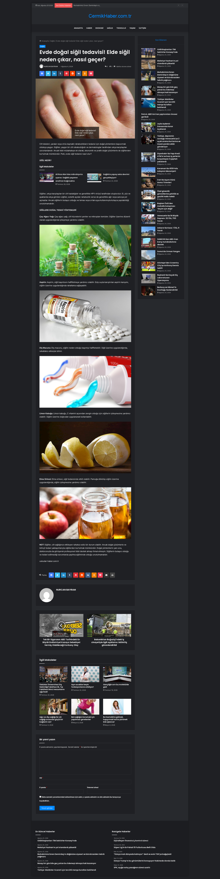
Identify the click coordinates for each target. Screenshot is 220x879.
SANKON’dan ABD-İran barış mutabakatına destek (167, 242)
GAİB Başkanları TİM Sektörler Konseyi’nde (167, 50)
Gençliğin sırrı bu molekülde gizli (116, 685)
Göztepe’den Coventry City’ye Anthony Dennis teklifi (168, 265)
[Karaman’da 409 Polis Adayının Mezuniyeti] (148, 172)
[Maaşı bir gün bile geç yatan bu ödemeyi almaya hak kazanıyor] (148, 90)
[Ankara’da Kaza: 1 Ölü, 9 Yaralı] (148, 231)
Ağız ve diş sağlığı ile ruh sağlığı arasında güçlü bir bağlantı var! (51, 719)
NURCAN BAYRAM (51, 66)
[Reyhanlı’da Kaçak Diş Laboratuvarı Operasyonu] (148, 278)
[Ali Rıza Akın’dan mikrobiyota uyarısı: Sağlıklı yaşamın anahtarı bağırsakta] (47, 177)
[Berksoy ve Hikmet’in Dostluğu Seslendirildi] (148, 291)
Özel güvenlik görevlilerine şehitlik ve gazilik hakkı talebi (168, 194)
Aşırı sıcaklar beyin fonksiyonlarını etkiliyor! (82, 685)
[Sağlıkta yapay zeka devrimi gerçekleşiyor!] (94, 177)
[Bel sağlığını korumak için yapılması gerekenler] (85, 707)
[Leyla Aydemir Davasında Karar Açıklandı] (148, 127)
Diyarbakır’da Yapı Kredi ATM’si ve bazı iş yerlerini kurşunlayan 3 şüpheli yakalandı (168, 157)
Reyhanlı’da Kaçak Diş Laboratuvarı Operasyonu (167, 278)
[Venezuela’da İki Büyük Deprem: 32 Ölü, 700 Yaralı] (148, 219)
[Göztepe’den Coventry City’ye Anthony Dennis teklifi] (148, 266)
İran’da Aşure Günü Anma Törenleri (166, 181)
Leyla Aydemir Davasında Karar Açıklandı (165, 126)
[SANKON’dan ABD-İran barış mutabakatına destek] (148, 242)
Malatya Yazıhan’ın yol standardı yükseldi (167, 62)
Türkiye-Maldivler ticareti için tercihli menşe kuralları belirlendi (166, 103)
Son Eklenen (161, 40)
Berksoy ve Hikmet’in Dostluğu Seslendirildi (167, 288)
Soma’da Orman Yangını (168, 251)
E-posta (43, 787)
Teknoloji (121, 28)
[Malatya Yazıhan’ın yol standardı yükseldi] (148, 64)
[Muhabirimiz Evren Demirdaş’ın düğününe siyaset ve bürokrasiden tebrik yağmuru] (148, 75)
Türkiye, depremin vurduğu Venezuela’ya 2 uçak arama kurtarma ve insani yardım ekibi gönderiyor (168, 141)
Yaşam (132, 28)
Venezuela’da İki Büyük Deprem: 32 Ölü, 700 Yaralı (167, 218)
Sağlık (110, 28)
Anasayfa (78, 28)
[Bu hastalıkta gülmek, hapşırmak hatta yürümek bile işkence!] (117, 707)
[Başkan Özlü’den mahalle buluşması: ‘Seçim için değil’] (148, 207)
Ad (41, 778)
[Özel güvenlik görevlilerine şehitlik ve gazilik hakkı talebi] (148, 194)
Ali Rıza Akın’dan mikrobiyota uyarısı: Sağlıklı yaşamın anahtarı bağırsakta (69, 177)
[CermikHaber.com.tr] (110, 16)
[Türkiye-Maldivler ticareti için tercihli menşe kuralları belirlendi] (148, 103)
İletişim (142, 28)
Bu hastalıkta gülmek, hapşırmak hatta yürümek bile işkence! (115, 719)
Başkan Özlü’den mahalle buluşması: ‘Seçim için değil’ (166, 206)
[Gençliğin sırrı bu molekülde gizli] (117, 674)
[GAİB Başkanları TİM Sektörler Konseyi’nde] (148, 53)
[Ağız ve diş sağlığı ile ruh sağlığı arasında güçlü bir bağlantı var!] (53, 707)
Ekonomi (99, 28)
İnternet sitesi (92, 787)
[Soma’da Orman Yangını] (148, 255)
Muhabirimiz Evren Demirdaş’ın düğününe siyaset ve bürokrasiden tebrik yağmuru (106, 5)
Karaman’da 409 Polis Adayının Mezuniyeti (167, 169)
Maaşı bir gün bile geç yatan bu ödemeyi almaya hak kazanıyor (167, 90)
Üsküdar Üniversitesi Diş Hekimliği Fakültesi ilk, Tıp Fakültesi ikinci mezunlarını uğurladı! (52, 688)
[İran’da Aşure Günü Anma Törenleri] (148, 183)
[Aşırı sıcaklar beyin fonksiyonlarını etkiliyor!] (85, 674)
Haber (89, 28)
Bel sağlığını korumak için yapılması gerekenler (83, 718)
